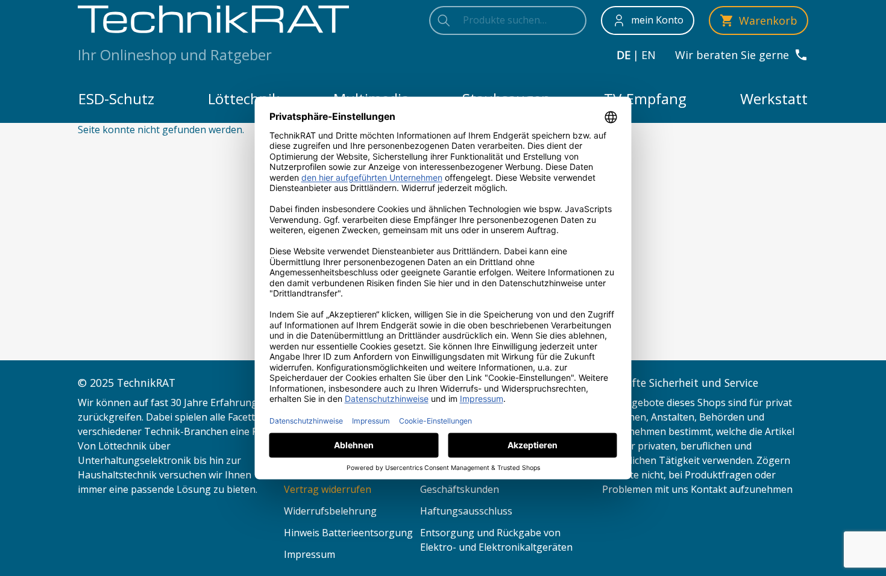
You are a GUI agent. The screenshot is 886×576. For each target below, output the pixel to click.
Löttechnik (244, 98)
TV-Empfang (645, 98)
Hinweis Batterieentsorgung (348, 532)
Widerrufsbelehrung (330, 511)
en (648, 55)
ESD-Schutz (116, 98)
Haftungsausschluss (466, 511)
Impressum (309, 554)
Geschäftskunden (459, 489)
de (623, 55)
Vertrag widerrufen (327, 489)
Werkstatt (774, 98)
